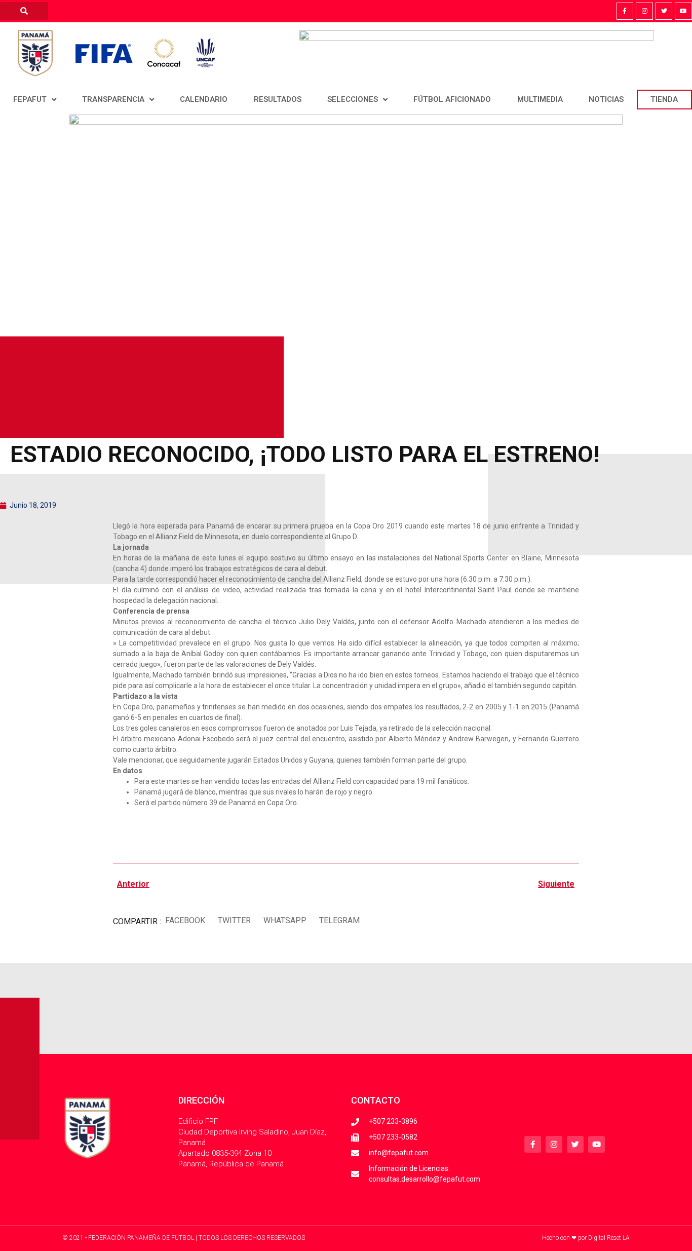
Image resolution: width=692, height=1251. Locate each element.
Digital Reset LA (609, 1237)
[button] (185, 920)
